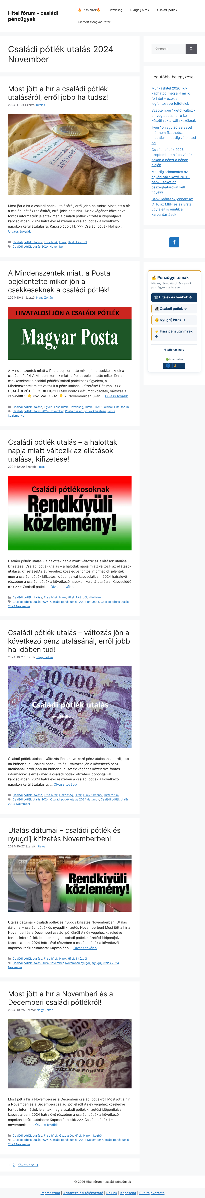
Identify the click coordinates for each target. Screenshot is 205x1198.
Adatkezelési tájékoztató (83, 1193)
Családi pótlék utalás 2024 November (38, 246)
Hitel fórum (121, 407)
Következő (28, 1165)
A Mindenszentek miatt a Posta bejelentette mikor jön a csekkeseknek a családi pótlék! (59, 281)
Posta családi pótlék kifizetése (85, 411)
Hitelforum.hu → (174, 349)
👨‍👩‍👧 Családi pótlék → (171, 309)
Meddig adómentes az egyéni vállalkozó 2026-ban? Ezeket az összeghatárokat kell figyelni (171, 182)
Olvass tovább (19, 231)
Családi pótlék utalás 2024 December (75, 1139)
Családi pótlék (167, 10)
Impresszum (50, 1193)
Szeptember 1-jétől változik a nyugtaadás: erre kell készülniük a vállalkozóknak (174, 115)
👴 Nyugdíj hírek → (170, 320)
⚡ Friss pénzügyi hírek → (174, 334)
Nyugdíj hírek (139, 10)
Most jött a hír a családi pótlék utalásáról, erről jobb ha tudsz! (58, 92)
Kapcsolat (128, 1193)
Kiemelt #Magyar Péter (94, 22)
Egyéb (48, 407)
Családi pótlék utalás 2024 (31, 601)
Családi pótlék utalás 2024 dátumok (74, 601)
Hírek (62, 242)
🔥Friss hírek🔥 (89, 10)
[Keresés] (191, 49)
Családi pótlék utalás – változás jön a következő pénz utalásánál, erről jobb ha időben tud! (69, 641)
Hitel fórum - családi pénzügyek (33, 16)
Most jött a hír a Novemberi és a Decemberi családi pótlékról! (60, 998)
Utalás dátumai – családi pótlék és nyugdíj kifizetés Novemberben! (64, 834)
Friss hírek (51, 242)
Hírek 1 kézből (77, 242)
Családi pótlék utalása (27, 242)
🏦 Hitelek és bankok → (173, 297)
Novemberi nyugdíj (77, 963)
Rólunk (111, 1193)
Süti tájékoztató (152, 1193)
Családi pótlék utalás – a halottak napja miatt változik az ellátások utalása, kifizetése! (62, 450)
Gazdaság (115, 10)
